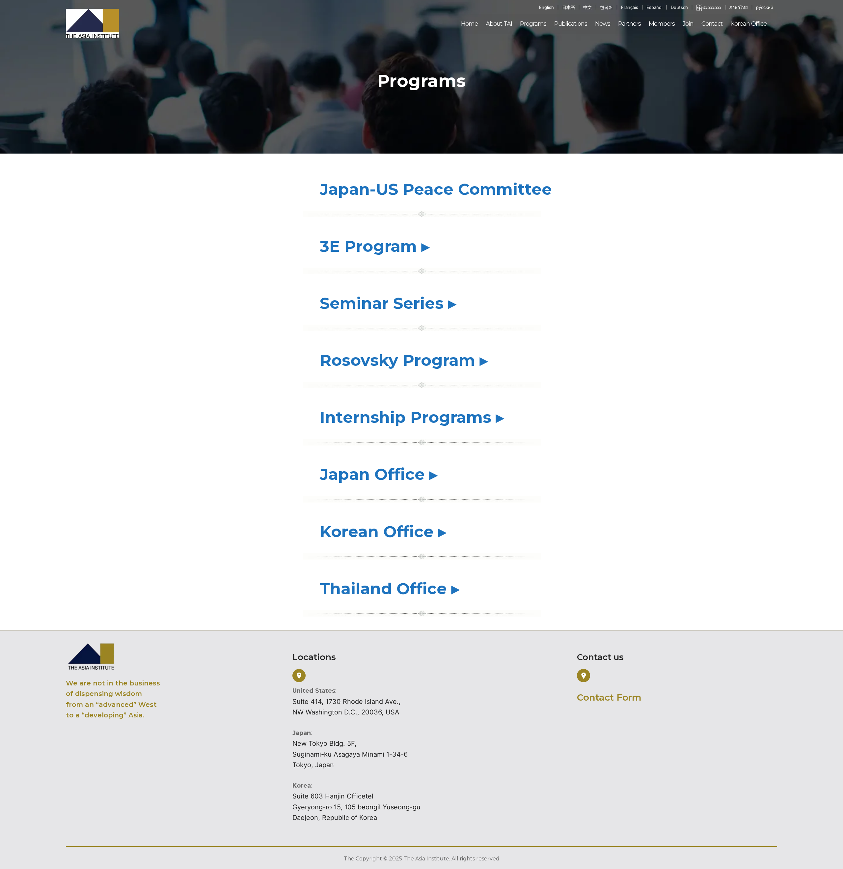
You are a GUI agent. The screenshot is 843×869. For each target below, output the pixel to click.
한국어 (606, 7)
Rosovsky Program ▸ (404, 360)
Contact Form (609, 697)
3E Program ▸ (374, 246)
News (602, 23)
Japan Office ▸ (378, 474)
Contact (711, 23)
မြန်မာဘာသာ (708, 7)
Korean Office (748, 23)
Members (662, 23)
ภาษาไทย (738, 7)
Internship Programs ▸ (412, 417)
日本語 (568, 7)
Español (654, 7)
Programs (533, 23)
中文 (587, 7)
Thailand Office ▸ (389, 588)
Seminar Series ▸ (388, 303)
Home (469, 23)
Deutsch (679, 7)
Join (688, 23)
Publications (570, 23)
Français (629, 7)
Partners (629, 23)
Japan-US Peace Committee (436, 189)
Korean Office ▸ (383, 531)
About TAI (499, 23)
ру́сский (764, 7)
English (546, 7)
